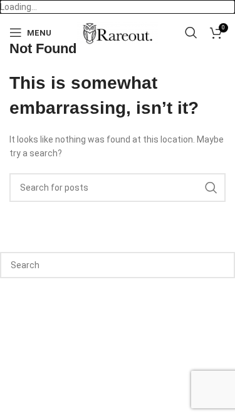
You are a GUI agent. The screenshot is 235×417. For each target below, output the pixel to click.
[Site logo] (117, 32)
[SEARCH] (211, 187)
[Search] (191, 32)
